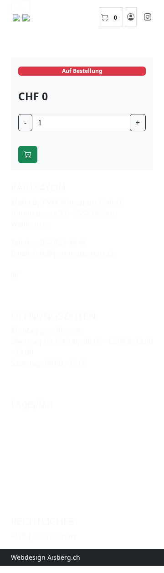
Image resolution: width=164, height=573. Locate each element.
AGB (18, 536)
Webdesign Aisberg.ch (45, 557)
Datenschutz (55, 536)
